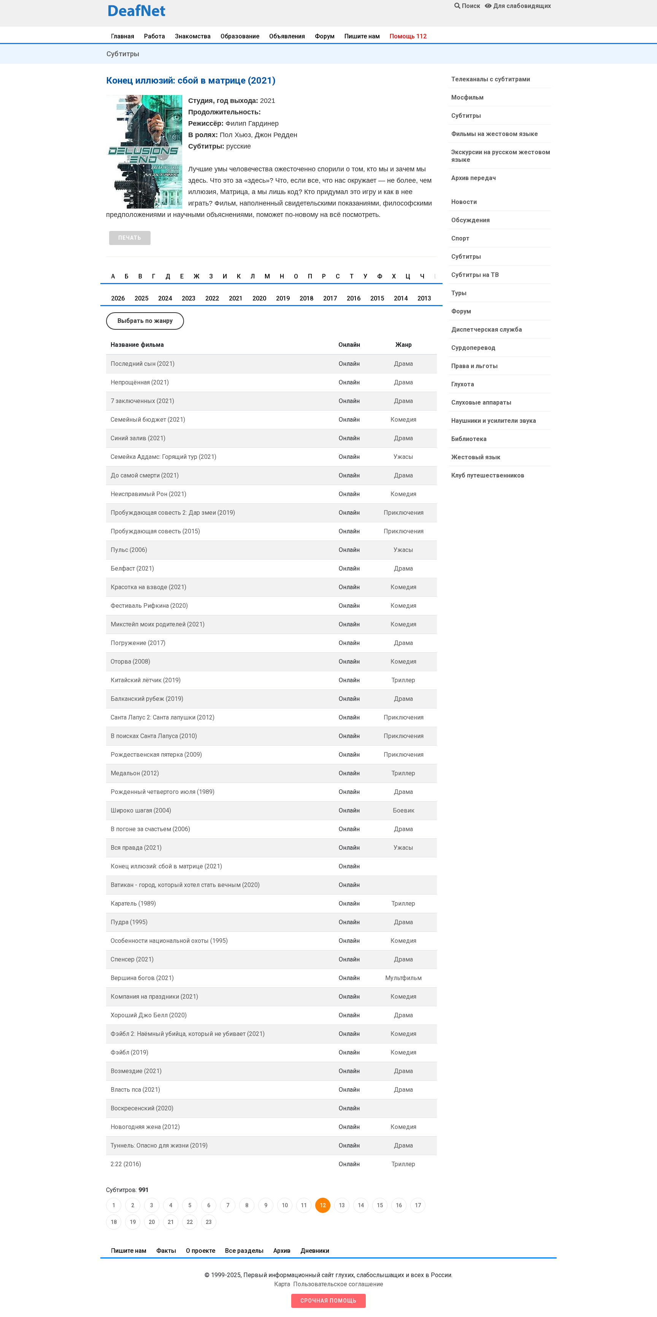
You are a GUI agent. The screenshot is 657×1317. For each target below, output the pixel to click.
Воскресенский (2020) (142, 1108)
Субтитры (122, 54)
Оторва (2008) (130, 661)
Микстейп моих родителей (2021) (158, 624)
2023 (188, 298)
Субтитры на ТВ (475, 274)
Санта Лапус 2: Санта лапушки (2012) (162, 717)
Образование (240, 36)
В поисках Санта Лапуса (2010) (154, 736)
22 (190, 1222)
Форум (325, 36)
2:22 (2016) (126, 1164)
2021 (236, 298)
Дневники (314, 1250)
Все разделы (244, 1250)
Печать (129, 238)
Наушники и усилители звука (493, 420)
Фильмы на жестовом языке (494, 134)
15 (380, 1205)
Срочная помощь (328, 1301)
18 (114, 1222)
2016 (353, 298)
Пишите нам (362, 36)
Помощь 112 (408, 36)
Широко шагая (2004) (141, 810)
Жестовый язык (475, 457)
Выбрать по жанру (145, 320)
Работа (154, 36)
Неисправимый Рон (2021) (148, 494)
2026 (118, 298)
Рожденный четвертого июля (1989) (162, 791)
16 (399, 1205)
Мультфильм (403, 978)
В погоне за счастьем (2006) (150, 829)
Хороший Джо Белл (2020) (149, 1015)
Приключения (404, 512)
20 (152, 1222)
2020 (259, 298)
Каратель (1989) (133, 903)
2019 (283, 298)
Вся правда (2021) (136, 847)
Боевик (403, 810)
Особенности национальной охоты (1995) (169, 940)
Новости (464, 202)
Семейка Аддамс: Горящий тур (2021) (163, 456)
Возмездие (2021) (136, 1071)
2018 (306, 298)
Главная (122, 36)
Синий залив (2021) (138, 438)
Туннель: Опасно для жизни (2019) (159, 1145)
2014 (401, 298)
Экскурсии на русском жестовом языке (500, 156)
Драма (403, 363)
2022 (212, 298)
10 (285, 1205)
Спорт (460, 238)
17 (418, 1205)
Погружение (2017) (138, 643)
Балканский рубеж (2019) (147, 698)
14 (361, 1205)
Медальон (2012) (135, 773)
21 (171, 1222)
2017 (330, 298)
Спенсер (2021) (132, 959)
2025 (141, 298)
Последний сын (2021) (143, 363)
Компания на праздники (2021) (154, 996)
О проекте (200, 1250)
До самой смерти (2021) (145, 475)
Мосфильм (467, 97)
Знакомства (193, 36)
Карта (282, 1284)
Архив (281, 1250)
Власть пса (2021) (135, 1089)
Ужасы (403, 456)
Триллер (403, 680)
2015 (377, 298)
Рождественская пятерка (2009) (156, 754)
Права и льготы (474, 366)
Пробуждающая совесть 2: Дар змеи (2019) (173, 512)
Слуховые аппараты (481, 402)
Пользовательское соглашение (338, 1284)
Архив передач (473, 178)
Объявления (287, 36)
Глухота (462, 384)
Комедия (403, 419)
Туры (459, 293)
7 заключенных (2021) (142, 401)
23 (209, 1222)
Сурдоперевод (473, 347)
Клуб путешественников (487, 475)
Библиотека (469, 439)
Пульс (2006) (129, 549)
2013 (424, 298)
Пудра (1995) (129, 922)
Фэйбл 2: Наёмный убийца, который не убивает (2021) (188, 1033)
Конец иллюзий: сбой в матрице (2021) (166, 866)
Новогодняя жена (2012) (145, 1126)
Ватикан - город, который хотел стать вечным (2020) (185, 885)
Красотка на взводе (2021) (148, 587)
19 (133, 1222)
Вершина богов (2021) (142, 978)
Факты (166, 1250)
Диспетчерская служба (486, 329)
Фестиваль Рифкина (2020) (149, 605)
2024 (165, 298)
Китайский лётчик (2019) (146, 680)
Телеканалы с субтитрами (490, 79)
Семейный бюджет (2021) (148, 419)
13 (342, 1205)
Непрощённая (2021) (140, 382)
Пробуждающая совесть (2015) (155, 531)
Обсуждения (470, 220)
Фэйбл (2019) (129, 1052)
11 (304, 1205)
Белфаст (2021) (132, 568)
